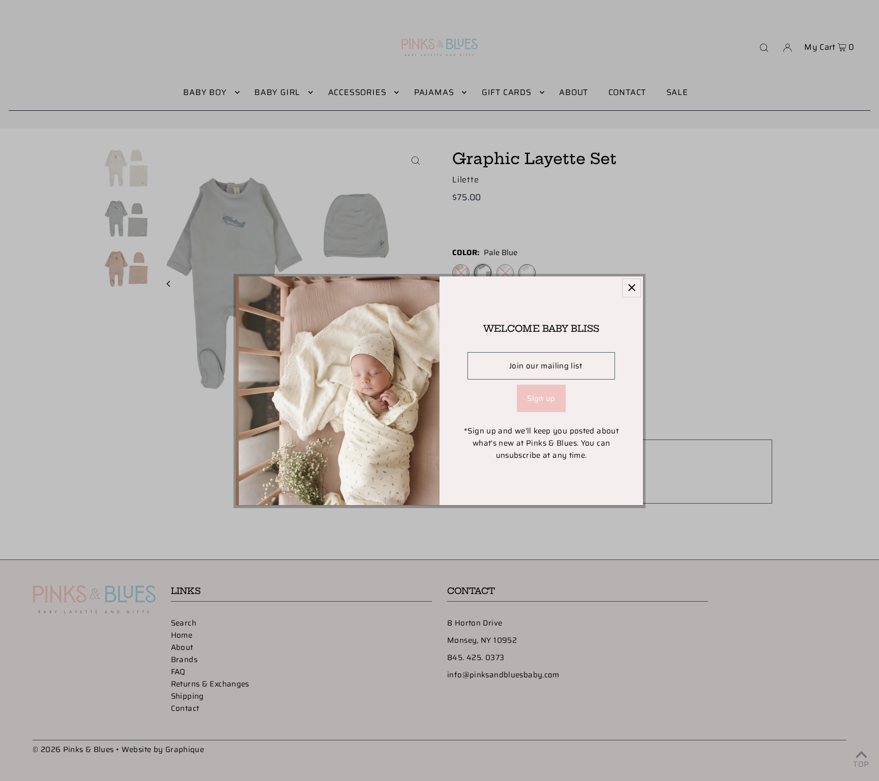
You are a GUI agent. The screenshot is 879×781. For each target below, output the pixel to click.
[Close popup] (631, 288)
